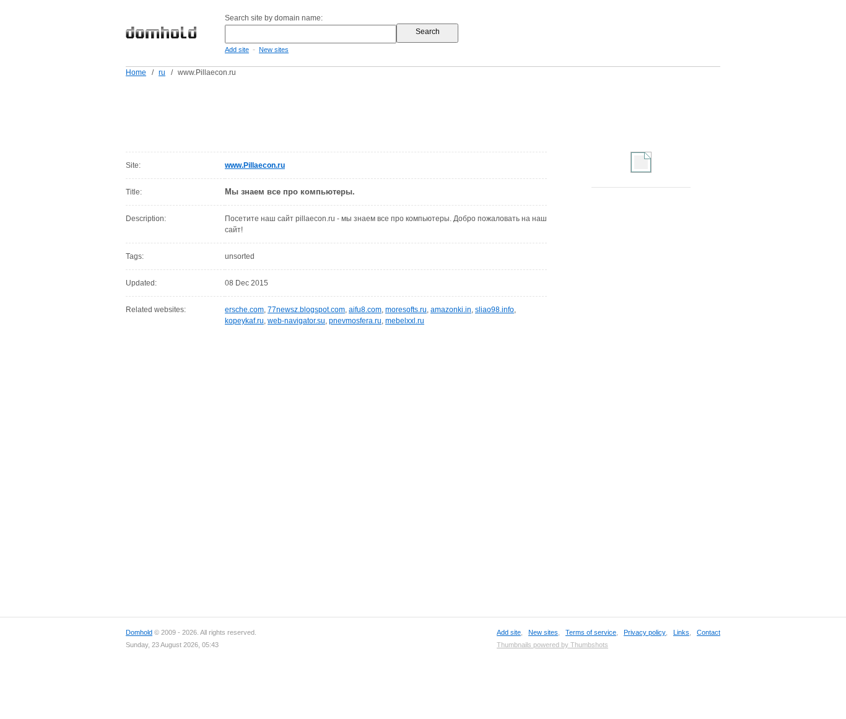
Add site (237, 49)
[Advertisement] (446, 112)
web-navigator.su (296, 320)
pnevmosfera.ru (355, 320)
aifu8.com (365, 309)
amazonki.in (450, 309)
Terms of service (590, 632)
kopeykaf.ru (244, 320)
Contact (708, 632)
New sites (274, 49)
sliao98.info (494, 309)
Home (136, 72)
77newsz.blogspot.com (306, 309)
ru (162, 72)
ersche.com (244, 309)
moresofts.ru (406, 309)
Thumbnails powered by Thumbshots (552, 644)
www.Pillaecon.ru (255, 165)
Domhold (139, 632)
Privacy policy (645, 632)
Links (681, 632)
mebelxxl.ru (404, 320)
